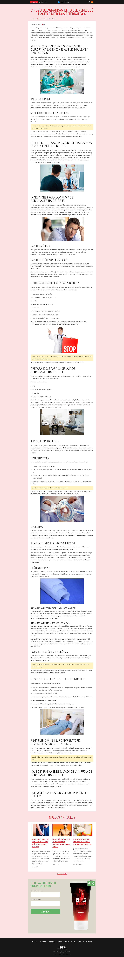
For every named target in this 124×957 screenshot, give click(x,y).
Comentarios (43, 942)
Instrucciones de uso (63, 942)
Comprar (45, 911)
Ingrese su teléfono (36, 899)
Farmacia (34, 942)
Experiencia (52, 942)
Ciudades (73, 942)
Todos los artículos (62, 874)
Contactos (89, 942)
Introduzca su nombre (36, 891)
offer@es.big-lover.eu (62, 948)
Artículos (81, 942)
